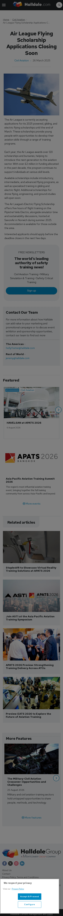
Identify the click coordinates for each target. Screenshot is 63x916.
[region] (29, 896)
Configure (29, 904)
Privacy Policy (18, 889)
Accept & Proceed (29, 896)
